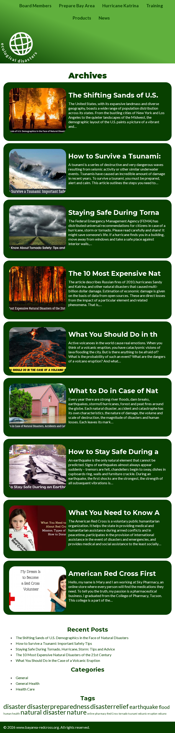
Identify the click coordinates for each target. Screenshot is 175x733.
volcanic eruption (147, 713)
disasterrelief (109, 706)
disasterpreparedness (58, 706)
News (104, 17)
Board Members (35, 5)
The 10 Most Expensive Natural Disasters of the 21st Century (63, 655)
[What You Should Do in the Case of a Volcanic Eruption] (37, 371)
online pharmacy (96, 713)
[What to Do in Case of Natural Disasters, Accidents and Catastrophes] (37, 427)
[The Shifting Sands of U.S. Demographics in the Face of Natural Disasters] (37, 132)
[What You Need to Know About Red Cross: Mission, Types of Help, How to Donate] (37, 549)
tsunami (132, 713)
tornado (123, 713)
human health (11, 713)
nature (77, 712)
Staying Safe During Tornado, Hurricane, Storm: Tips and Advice (65, 649)
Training (154, 5)
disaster (14, 706)
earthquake (143, 706)
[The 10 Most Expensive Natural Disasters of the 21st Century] (37, 310)
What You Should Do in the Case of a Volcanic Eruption (58, 660)
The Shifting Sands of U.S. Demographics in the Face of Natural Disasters (72, 637)
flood (164, 707)
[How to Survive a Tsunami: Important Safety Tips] (37, 193)
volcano (162, 713)
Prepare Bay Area (77, 5)
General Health (27, 683)
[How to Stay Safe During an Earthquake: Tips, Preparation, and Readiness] (37, 488)
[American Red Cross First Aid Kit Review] (37, 610)
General (22, 677)
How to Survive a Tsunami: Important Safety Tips (54, 643)
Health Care (25, 689)
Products (82, 17)
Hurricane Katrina (120, 5)
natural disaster (43, 712)
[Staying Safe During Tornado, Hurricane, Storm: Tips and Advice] (37, 249)
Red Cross (112, 713)
